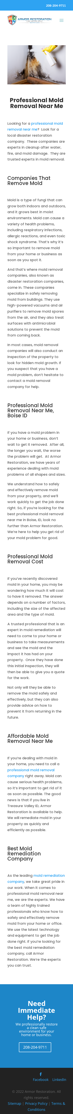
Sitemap (14, 1103)
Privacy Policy (36, 1103)
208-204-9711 (56, 5)
